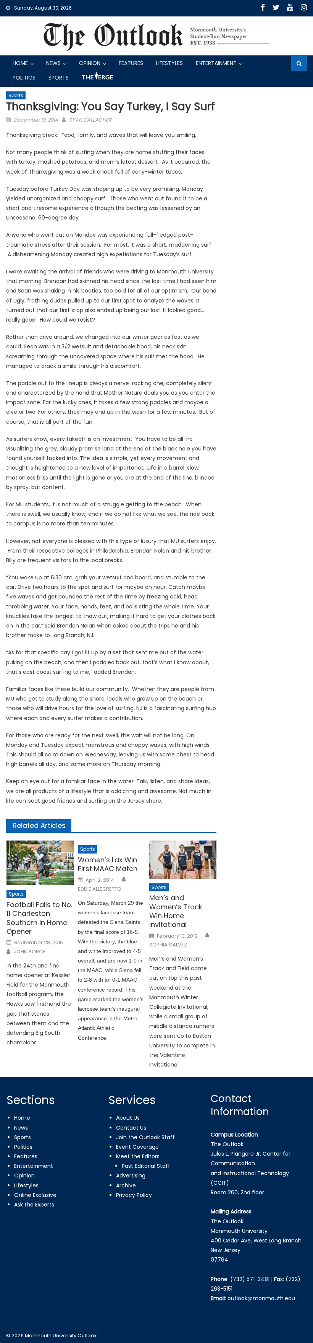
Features (131, 63)
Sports (58, 77)
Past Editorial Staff (146, 1166)
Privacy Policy (134, 1195)
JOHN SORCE (29, 951)
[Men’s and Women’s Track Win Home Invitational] (182, 859)
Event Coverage (137, 1147)
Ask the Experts (34, 1204)
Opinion (89, 63)
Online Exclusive (35, 1195)
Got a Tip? (96, 79)
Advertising (130, 1175)
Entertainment (216, 63)
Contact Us (131, 1128)
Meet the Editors (138, 1156)
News (53, 63)
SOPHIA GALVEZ (168, 944)
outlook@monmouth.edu (261, 1298)
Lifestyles (169, 63)
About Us (128, 1118)
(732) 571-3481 (249, 1279)
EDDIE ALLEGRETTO (99, 889)
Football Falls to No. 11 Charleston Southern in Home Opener (39, 918)
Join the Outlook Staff (145, 1137)
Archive (126, 1185)
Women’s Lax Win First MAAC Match (107, 864)
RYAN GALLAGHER (90, 120)
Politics (24, 77)
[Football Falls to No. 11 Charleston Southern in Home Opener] (40, 863)
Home (20, 63)
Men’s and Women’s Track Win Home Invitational (175, 911)
